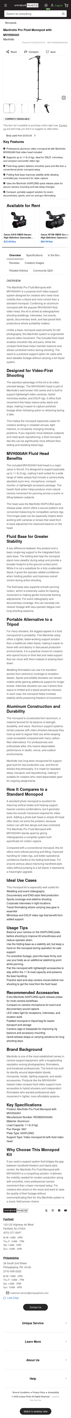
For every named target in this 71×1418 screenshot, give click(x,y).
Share (14, 51)
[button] (66, 5)
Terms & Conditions (21, 1392)
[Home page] (26, 5)
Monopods (10, 22)
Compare (33, 51)
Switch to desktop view (35, 1411)
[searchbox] (35, 13)
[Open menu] (6, 5)
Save (53, 51)
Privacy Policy (39, 1392)
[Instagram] (53, 1210)
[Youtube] (66, 1210)
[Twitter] (46, 1210)
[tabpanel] (35, 739)
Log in (58, 5)
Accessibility (53, 1392)
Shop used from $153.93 (19, 135)
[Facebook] (59, 1210)
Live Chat (12, 1298)
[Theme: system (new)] (46, 5)
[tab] (15, 255)
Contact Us (35, 1307)
